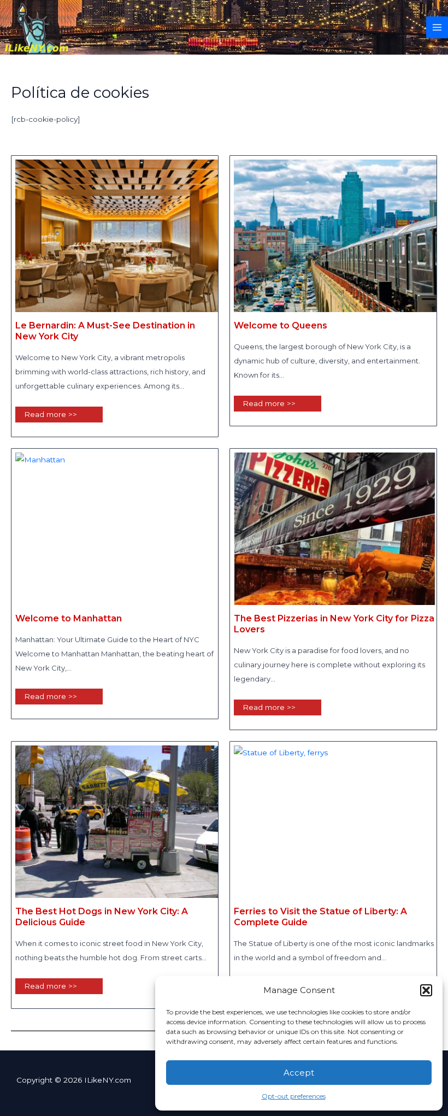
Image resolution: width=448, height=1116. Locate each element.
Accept (299, 1072)
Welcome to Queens (280, 325)
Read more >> (50, 414)
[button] (426, 990)
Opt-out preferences (294, 1096)
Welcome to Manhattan (68, 618)
